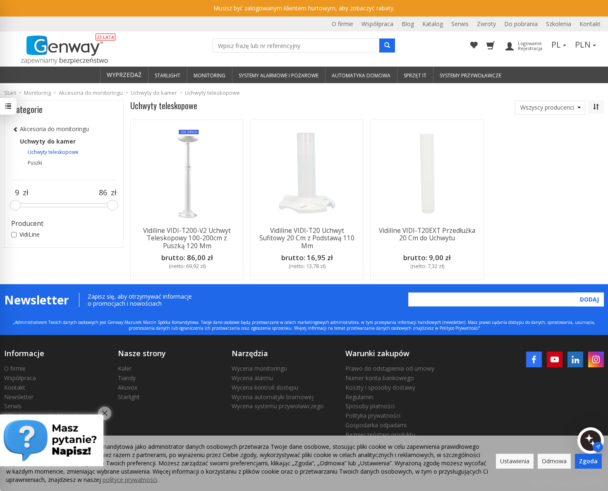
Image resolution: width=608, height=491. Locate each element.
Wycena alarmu (252, 378)
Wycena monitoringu (259, 368)
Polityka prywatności (372, 415)
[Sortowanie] (596, 107)
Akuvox (127, 387)
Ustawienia (514, 461)
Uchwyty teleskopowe (53, 152)
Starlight (129, 397)
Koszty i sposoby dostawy (380, 387)
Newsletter (19, 397)
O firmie (342, 24)
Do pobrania (521, 24)
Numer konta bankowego (379, 378)
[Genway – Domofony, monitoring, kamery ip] (60, 50)
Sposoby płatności (370, 406)
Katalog (432, 24)
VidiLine (29, 234)
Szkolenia (558, 24)
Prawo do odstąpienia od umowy (389, 368)
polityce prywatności (130, 480)
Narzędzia (250, 353)
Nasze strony (142, 353)
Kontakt (590, 24)
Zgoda (588, 461)
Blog (408, 24)
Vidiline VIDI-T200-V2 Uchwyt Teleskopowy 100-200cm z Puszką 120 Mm (187, 238)
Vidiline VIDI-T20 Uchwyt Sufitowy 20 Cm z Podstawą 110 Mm (306, 238)
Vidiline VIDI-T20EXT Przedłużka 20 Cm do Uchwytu (427, 234)
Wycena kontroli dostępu (265, 387)
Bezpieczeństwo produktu (380, 434)
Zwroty (486, 24)
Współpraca (377, 24)
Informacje (24, 353)
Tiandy (127, 378)
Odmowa (554, 461)
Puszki (35, 162)
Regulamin (359, 397)
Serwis (460, 24)
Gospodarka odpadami (376, 425)
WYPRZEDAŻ (124, 75)
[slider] (15, 205)
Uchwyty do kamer (48, 141)
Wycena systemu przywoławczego (278, 406)
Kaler (125, 368)
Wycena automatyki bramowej (273, 397)
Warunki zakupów (377, 353)
